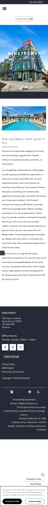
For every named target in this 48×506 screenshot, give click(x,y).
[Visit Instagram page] (29, 67)
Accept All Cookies (12, 501)
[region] (24, 496)
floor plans (39, 170)
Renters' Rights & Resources (24, 403)
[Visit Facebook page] (19, 67)
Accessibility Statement (24, 399)
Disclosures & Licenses (13, 371)
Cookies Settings (34, 501)
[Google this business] (24, 67)
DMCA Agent (8, 368)
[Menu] (4, 8)
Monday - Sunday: (10, 339)
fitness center (8, 234)
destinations (25, 262)
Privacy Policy (8, 364)
